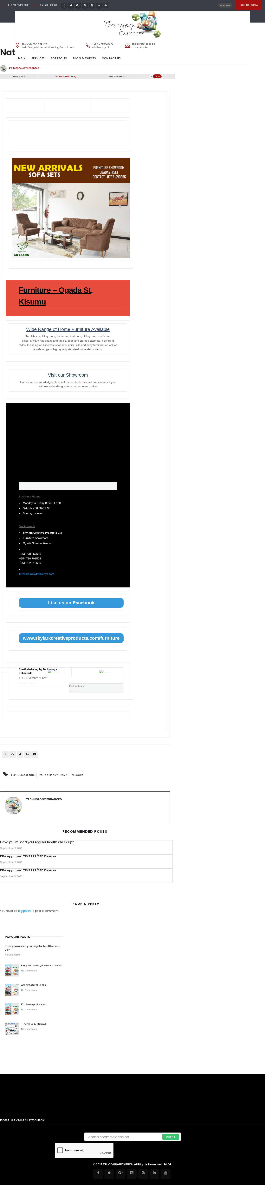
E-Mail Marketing (66, 76)
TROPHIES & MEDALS (34, 1024)
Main (22, 58)
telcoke (77, 775)
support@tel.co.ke (18, 5)
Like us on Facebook (71, 602)
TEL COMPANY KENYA (53, 775)
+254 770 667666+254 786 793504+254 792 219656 (30, 558)
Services (38, 58)
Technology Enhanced (26, 68)
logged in (24, 911)
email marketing (23, 775)
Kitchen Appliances (33, 1004)
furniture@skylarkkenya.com (36, 573)
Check (170, 1137)
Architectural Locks (33, 985)
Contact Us (111, 58)
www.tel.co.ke (27, 683)
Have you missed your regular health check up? (37, 842)
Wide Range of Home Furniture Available (68, 329)
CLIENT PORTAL (250, 5)
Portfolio (59, 58)
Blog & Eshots (84, 58)
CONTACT (225, 5)
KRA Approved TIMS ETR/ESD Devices (28, 856)
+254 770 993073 (48, 5)
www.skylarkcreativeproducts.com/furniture (71, 638)
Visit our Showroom (68, 375)
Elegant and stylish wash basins (41, 965)
